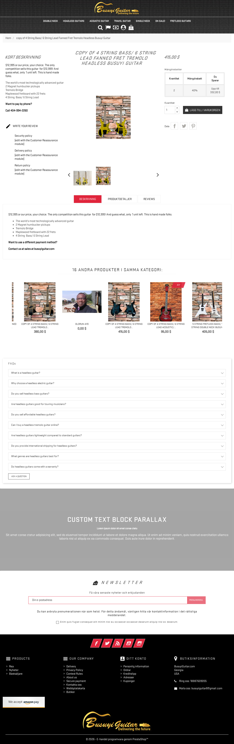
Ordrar (127, 670)
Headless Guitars (73, 20)
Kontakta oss (74, 684)
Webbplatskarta (75, 688)
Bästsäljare (15, 673)
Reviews (149, 199)
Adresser (128, 677)
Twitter (112, 640)
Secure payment (76, 681)
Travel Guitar (122, 20)
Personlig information (136, 666)
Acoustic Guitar (99, 20)
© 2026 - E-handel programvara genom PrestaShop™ (117, 739)
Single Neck (143, 20)
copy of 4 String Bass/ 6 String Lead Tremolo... (34, 325)
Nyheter (13, 670)
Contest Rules (74, 673)
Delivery (71, 666)
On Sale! (160, 20)
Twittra (183, 125)
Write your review (21, 126)
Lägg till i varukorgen (204, 110)
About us (71, 677)
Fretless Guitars (180, 20)
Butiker (70, 692)
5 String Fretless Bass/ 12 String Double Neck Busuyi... (202, 325)
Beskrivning (87, 199)
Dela (174, 125)
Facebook (101, 640)
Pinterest (193, 125)
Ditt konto (136, 658)
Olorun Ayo (76, 323)
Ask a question (19, 476)
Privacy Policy (74, 670)
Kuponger (129, 681)
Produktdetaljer (120, 199)
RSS (122, 640)
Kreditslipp (129, 673)
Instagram (144, 640)
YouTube (133, 640)
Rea (11, 666)
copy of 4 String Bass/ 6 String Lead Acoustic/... (160, 325)
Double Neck (50, 20)
